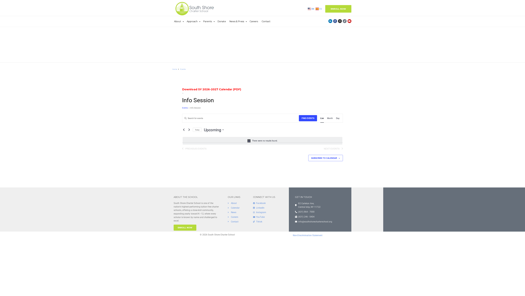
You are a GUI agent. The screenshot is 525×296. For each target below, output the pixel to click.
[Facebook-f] (335, 21)
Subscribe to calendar (324, 158)
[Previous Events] (183, 129)
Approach (192, 21)
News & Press (236, 21)
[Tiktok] (345, 21)
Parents (207, 21)
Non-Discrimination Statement (307, 235)
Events (185, 108)
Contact (266, 21)
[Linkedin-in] (330, 21)
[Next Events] (189, 129)
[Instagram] (340, 21)
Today (197, 130)
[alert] (262, 141)
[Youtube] (349, 21)
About (177, 21)
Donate (222, 21)
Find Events (308, 118)
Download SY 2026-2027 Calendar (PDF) (211, 89)
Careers (254, 21)
